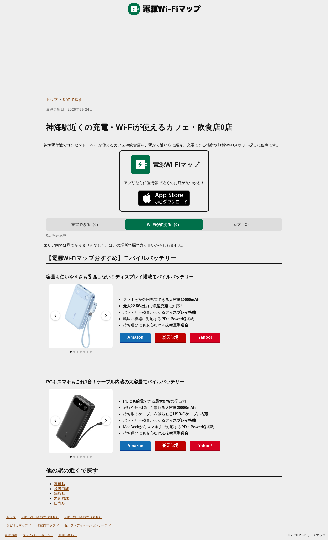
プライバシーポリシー (38, 535)
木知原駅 (61, 498)
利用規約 (11, 535)
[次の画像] (106, 315)
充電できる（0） (85, 224)
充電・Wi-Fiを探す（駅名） (83, 517)
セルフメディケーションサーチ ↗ (87, 525)
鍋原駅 (59, 493)
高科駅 (59, 484)
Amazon (135, 337)
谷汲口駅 (61, 488)
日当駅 (59, 503)
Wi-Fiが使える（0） (164, 224)
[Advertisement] (164, 56)
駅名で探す (72, 99)
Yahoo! (205, 337)
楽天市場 (170, 337)
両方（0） (242, 224)
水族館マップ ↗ (48, 525)
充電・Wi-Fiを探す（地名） (40, 517)
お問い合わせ (67, 535)
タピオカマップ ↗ (19, 525)
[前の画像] (55, 315)
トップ (52, 99)
